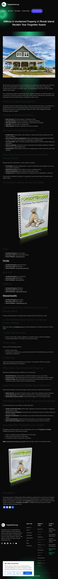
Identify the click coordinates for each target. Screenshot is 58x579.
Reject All (18, 573)
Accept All (27, 573)
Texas (39, 544)
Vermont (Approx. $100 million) (52, 540)
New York (40, 529)
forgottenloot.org (13, 4)
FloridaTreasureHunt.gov (22, 268)
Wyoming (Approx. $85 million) (52, 530)
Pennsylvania (41, 558)
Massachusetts (10, 295)
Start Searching (37, 11)
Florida (6, 260)
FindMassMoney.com (21, 303)
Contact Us (29, 545)
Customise (9, 573)
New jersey (40, 550)
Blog (28, 543)
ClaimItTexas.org (20, 256)
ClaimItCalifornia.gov (21, 291)
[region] (18, 568)
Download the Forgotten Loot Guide (15, 441)
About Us (29, 527)
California (40, 537)
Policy (28, 530)
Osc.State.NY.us (20, 280)
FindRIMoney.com (19, 327)
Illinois (39, 563)
